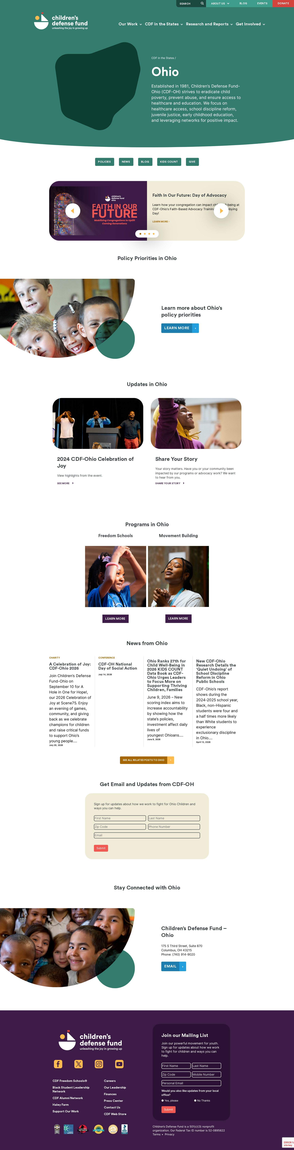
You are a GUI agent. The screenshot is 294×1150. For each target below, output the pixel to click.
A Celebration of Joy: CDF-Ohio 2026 (70, 666)
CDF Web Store (115, 1114)
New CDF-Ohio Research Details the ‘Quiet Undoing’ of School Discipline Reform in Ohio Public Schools (216, 671)
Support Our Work (66, 1111)
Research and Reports (208, 24)
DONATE (283, 3)
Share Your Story (168, 483)
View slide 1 (140, 234)
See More (63, 483)
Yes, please (171, 1100)
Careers (110, 1080)
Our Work (129, 24)
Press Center (113, 1100)
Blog (243, 3)
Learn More (160, 222)
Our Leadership (115, 1087)
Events (262, 3)
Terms (156, 1134)
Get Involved (249, 24)
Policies (104, 161)
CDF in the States (162, 24)
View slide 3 (149, 234)
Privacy (169, 1134)
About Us (218, 3)
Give (192, 161)
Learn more (115, 618)
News (126, 161)
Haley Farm (61, 1104)
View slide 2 (145, 234)
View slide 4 (153, 234)
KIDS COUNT (169, 161)
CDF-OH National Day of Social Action (117, 666)
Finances (110, 1094)
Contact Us (112, 1107)
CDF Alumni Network (68, 1098)
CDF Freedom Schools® (70, 1080)
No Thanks (203, 1100)
